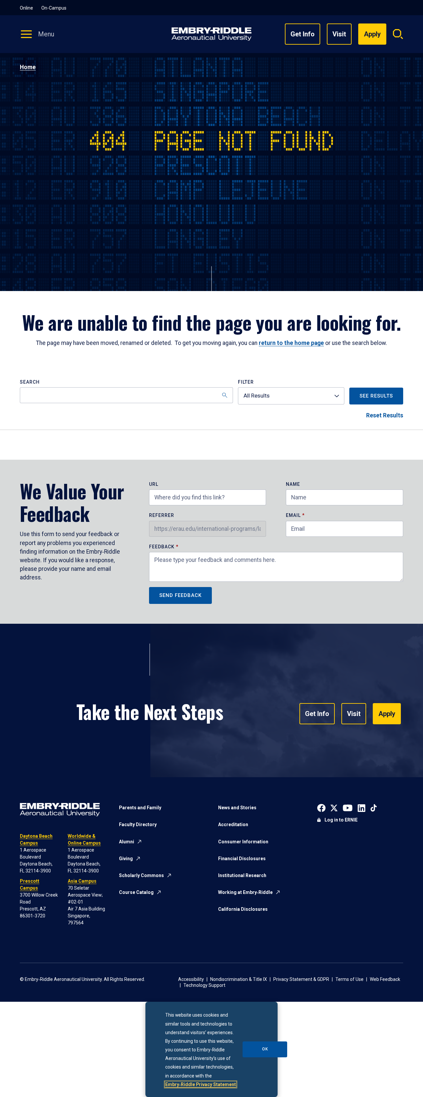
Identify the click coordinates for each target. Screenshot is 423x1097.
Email (293, 515)
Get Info (302, 34)
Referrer (161, 515)
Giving (126, 858)
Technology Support (204, 985)
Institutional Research (242, 875)
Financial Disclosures (242, 858)
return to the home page (291, 343)
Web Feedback (385, 979)
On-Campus (53, 8)
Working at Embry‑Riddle (245, 892)
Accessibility (191, 979)
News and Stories (237, 807)
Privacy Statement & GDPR (301, 979)
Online (26, 8)
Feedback (162, 546)
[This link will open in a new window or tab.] (321, 807)
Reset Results (384, 415)
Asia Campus (82, 881)
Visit (339, 34)
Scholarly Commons (141, 875)
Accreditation (233, 824)
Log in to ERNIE (341, 820)
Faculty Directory (138, 824)
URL (153, 484)
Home (28, 67)
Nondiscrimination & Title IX (238, 979)
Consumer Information (243, 841)
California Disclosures (243, 909)
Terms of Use (349, 979)
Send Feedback (180, 595)
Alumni (126, 841)
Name (293, 484)
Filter (246, 382)
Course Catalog (136, 892)
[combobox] (291, 395)
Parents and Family (140, 807)
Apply (386, 714)
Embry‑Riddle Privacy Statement (200, 1084)
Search (30, 382)
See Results (376, 396)
